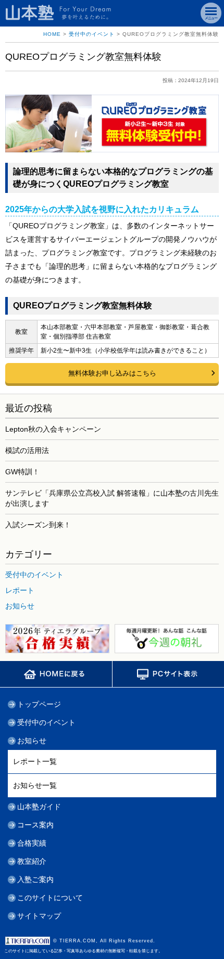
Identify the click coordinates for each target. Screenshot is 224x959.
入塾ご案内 (35, 879)
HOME (52, 34)
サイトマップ (39, 916)
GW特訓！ (22, 472)
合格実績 (31, 843)
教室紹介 (31, 861)
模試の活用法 (27, 450)
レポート (19, 590)
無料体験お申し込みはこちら (112, 373)
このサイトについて (50, 897)
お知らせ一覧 (35, 785)
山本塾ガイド (39, 806)
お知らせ (19, 606)
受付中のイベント (92, 34)
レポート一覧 (35, 761)
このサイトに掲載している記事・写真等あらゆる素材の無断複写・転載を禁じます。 (83, 945)
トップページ (39, 704)
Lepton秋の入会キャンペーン (53, 429)
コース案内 (35, 825)
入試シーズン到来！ (38, 525)
